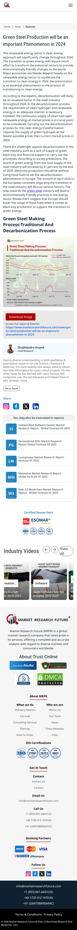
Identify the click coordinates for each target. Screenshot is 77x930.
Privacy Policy (53, 914)
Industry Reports (25, 710)
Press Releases (55, 728)
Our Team (55, 716)
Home (7, 26)
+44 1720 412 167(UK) (38, 820)
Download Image (20, 317)
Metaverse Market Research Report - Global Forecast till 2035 (40, 475)
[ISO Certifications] (38, 752)
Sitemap (25, 728)
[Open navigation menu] (70, 5)
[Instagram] (28, 873)
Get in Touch (11, 388)
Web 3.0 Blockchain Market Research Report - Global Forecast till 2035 (40, 491)
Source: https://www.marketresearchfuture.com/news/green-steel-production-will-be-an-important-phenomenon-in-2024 (38, 329)
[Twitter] (41, 873)
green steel (34, 191)
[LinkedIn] (48, 873)
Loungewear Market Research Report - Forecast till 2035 (41, 459)
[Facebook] (35, 873)
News (18, 26)
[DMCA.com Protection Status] (50, 679)
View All (64, 551)
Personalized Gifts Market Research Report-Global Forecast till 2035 (40, 443)
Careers (38, 787)
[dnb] (23, 679)
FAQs (55, 735)
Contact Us (38, 781)
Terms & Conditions (28, 914)
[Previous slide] (46, 549)
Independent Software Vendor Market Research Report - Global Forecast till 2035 (44, 426)
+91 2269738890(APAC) (38, 826)
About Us (55, 710)
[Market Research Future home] (7, 5)
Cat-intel (25, 716)
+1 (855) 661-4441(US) (38, 813)
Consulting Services (25, 722)
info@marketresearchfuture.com (38, 800)
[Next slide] (54, 549)
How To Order (24, 735)
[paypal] (23, 665)
